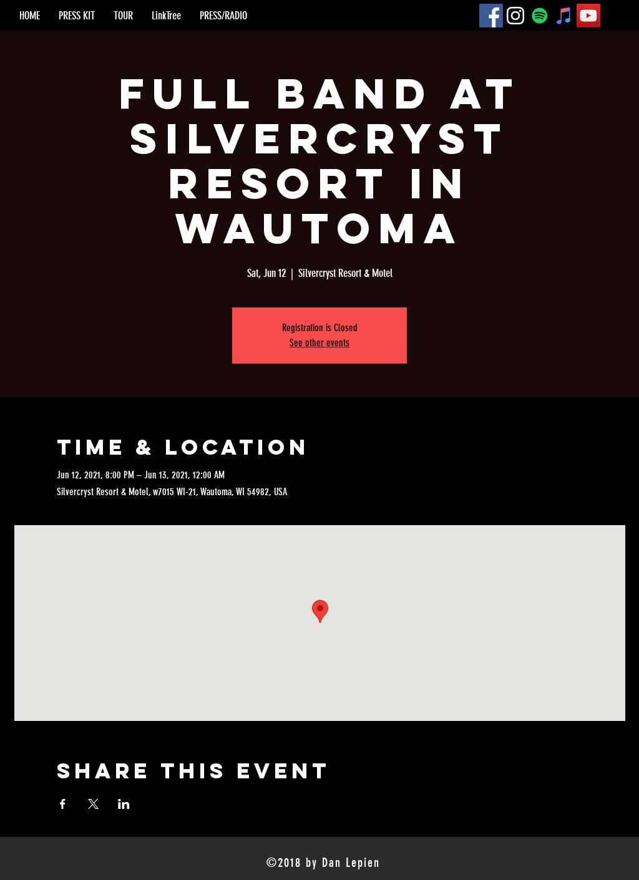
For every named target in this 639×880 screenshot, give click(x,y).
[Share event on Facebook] (63, 804)
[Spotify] (540, 15)
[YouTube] (588, 15)
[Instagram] (515, 15)
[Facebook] (491, 15)
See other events (319, 343)
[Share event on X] (93, 804)
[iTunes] (564, 15)
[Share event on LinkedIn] (124, 804)
